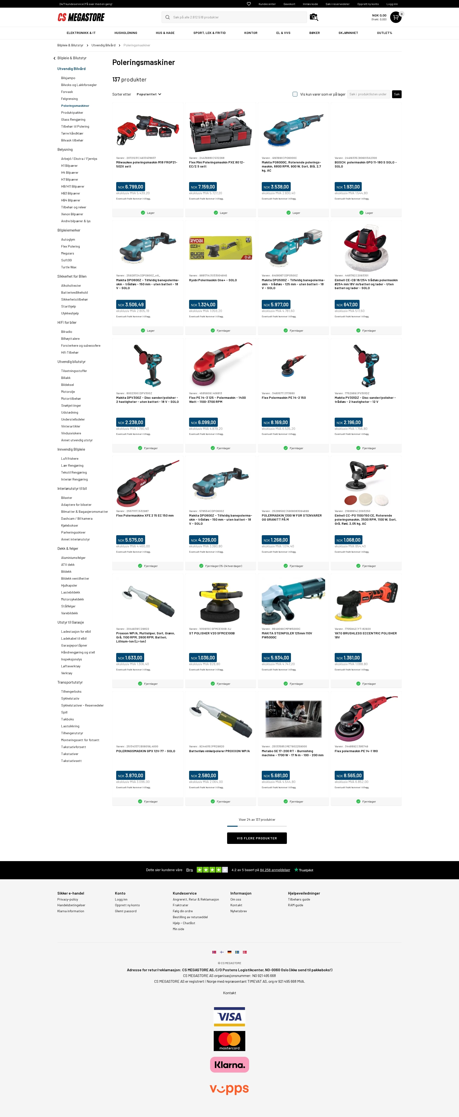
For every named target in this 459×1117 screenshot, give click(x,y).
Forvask (67, 92)
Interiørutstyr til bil (72, 488)
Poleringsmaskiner (75, 105)
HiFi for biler (66, 322)
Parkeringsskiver (73, 532)
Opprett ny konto (368, 3)
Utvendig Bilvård (71, 68)
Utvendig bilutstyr (71, 361)
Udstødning (69, 412)
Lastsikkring (70, 726)
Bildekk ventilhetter (75, 578)
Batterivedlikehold (74, 292)
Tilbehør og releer (73, 207)
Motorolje (68, 391)
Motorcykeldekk (72, 599)
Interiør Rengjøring (74, 479)
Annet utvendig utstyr (77, 440)
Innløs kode (310, 3)
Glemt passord (126, 911)
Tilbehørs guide (299, 899)
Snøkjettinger (71, 405)
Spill (64, 712)
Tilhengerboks (71, 691)
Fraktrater (180, 905)
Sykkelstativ (70, 698)
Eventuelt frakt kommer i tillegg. (133, 198)
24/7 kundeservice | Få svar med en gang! (85, 3)
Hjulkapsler (69, 585)
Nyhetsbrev (238, 911)
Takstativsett (71, 761)
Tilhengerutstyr (72, 733)
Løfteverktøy (70, 666)
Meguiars (67, 253)
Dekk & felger (67, 548)
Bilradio (66, 331)
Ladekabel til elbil (74, 638)
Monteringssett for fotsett (80, 740)
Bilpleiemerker (68, 230)
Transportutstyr (70, 682)
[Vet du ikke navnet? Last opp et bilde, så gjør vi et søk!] (314, 17)
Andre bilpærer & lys (76, 221)
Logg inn (392, 3)
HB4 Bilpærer (70, 200)
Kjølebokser (69, 525)
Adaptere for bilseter (76, 504)
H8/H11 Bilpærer (72, 186)
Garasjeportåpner (74, 645)
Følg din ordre (183, 911)
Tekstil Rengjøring (74, 472)
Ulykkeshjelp (70, 313)
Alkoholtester (71, 285)
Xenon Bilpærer (72, 214)
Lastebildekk (70, 592)
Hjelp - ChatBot (184, 923)
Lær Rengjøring (72, 465)
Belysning (65, 149)
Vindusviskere (71, 433)
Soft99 (66, 260)
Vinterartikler (70, 426)
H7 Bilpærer (69, 179)
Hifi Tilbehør (70, 352)
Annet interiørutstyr (75, 539)
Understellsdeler (73, 419)
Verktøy (66, 673)
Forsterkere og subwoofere (80, 345)
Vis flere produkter (257, 838)
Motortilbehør (71, 398)
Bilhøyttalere (70, 338)
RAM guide (295, 905)
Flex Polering (70, 246)
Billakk (66, 378)
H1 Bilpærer (69, 165)
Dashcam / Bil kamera (77, 518)
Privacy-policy (67, 899)
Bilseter (66, 498)
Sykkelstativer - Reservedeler (82, 705)
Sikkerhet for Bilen (72, 276)
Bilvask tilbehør (72, 140)
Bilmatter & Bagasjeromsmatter (84, 511)
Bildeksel (67, 385)
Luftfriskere (69, 458)
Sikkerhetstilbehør (74, 299)
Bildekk (66, 571)
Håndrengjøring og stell (78, 652)
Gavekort (289, 3)
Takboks (67, 719)
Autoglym (68, 239)
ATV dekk (68, 564)
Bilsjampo (68, 78)
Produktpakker (72, 112)
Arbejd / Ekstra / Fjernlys (79, 158)
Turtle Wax (68, 267)
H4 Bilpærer (69, 172)
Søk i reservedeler (338, 3)
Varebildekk (69, 613)
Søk (397, 94)
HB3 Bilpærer (70, 193)
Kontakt (236, 905)
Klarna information (70, 911)
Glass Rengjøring (73, 119)
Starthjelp (68, 306)
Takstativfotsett (73, 747)
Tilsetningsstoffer (74, 371)
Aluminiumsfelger (73, 558)
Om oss (235, 899)
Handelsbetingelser (71, 905)
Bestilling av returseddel (190, 917)
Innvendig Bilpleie (71, 449)
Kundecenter (267, 3)
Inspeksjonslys (71, 659)
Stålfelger (68, 606)
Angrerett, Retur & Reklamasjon (196, 899)
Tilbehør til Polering (75, 126)
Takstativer (69, 754)
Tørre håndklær (72, 133)
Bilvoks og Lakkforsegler (79, 85)
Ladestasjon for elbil (76, 631)
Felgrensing (69, 99)
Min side (178, 929)
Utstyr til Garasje (70, 622)
